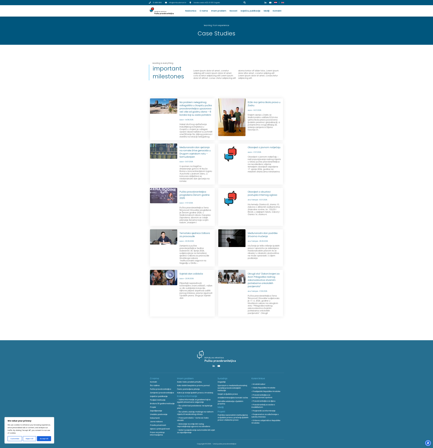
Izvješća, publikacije (250, 10)
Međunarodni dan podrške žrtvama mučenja (263, 235)
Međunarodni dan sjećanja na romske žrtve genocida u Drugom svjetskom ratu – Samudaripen (195, 152)
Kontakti (277, 10)
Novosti (233, 10)
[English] (282, 2)
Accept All (44, 439)
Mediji (266, 10)
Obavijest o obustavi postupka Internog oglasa (262, 193)
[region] (29, 430)
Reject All (29, 439)
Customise (14, 439)
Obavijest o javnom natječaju (264, 147)
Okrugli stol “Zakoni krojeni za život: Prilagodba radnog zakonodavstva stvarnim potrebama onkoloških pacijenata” (264, 280)
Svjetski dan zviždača (191, 273)
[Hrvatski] (275, 2)
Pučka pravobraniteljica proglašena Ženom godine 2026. (195, 195)
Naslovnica (190, 10)
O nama (204, 10)
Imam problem (218, 10)
